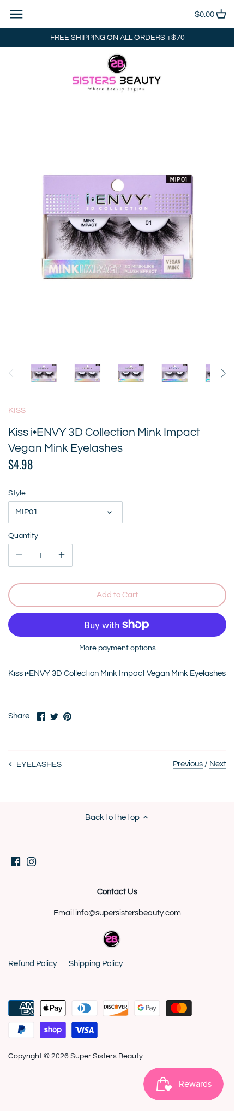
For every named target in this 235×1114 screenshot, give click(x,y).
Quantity (23, 536)
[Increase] (61, 555)
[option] (44, 373)
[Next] (223, 373)
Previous (188, 764)
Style (17, 493)
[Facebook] (15, 861)
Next (217, 764)
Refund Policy (32, 964)
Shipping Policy (96, 964)
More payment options (117, 648)
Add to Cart (117, 595)
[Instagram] (31, 861)
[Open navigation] (16, 14)
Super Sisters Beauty (106, 1056)
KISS (17, 410)
